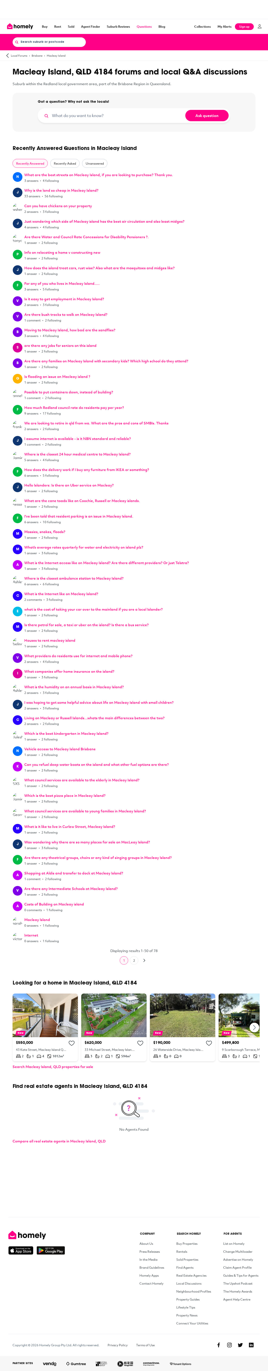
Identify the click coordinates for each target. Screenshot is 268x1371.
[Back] (7, 55)
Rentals (181, 1251)
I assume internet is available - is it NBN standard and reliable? (77, 438)
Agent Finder (90, 26)
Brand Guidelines (151, 1267)
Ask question (207, 115)
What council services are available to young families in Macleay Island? (85, 811)
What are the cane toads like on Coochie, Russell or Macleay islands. (82, 500)
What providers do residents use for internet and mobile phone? (78, 655)
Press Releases (149, 1251)
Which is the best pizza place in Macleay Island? (65, 795)
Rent (57, 26)
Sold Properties (187, 1259)
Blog (161, 26)
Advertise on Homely (238, 1259)
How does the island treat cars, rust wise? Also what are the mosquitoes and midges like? (99, 267)
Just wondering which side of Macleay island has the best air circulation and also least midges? (104, 221)
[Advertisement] (134, 9)
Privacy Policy (118, 1345)
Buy (45, 26)
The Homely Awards (237, 1291)
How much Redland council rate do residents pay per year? (74, 407)
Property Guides (188, 1299)
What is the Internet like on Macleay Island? (61, 593)
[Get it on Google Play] (51, 1250)
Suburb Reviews (118, 26)
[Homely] (36, 1235)
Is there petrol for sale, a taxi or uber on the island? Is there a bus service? (86, 624)
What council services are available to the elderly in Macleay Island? (81, 780)
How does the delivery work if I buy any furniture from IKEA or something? (86, 469)
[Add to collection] (72, 1043)
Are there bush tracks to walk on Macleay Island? (65, 314)
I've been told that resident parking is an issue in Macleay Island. (78, 516)
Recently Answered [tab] (30, 163)
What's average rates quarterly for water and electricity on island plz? (83, 547)
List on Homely (234, 1243)
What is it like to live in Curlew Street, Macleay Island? (69, 826)
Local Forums (19, 55)
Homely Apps (149, 1275)
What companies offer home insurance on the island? (69, 671)
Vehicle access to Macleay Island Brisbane (60, 749)
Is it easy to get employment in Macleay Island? (64, 299)
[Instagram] (229, 1345)
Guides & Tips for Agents (240, 1275)
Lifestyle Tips (185, 1307)
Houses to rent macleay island (49, 640)
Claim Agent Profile (237, 1267)
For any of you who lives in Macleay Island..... (62, 283)
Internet (31, 935)
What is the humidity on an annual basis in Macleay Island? (74, 686)
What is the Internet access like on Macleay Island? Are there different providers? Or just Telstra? (106, 562)
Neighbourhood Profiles (193, 1291)
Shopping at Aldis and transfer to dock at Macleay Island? (73, 873)
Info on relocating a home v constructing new (62, 252)
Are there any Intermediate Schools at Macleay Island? (71, 888)
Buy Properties (186, 1243)
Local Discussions (188, 1283)
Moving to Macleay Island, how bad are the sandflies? (69, 330)
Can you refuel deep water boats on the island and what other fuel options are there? (96, 764)
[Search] (16, 42)
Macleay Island (56, 55)
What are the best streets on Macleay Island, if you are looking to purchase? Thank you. (98, 174)
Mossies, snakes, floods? (44, 531)
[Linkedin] (251, 1345)
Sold (71, 26)
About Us (146, 1243)
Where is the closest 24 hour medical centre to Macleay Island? (77, 454)
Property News (186, 1315)
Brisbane (37, 55)
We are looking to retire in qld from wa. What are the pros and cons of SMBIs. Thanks (96, 423)
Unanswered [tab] (95, 163)
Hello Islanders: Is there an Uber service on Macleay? (69, 485)
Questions (144, 26)
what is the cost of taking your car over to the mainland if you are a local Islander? (93, 609)
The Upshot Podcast (238, 1283)
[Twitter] (240, 1345)
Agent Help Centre (236, 1299)
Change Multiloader (238, 1251)
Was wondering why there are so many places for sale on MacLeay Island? (87, 842)
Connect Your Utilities (192, 1323)
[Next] (144, 960)
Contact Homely (151, 1283)
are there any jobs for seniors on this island (60, 345)
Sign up (244, 27)
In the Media (148, 1259)
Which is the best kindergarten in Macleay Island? (66, 733)
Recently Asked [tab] (65, 163)
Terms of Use (145, 1345)
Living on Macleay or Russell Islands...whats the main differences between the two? (94, 717)
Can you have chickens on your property (58, 205)
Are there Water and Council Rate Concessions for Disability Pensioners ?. (86, 236)
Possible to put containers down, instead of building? (68, 392)
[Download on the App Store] (22, 1250)
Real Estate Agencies (191, 1275)
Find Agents (184, 1267)
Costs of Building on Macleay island (54, 904)
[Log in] (259, 26)
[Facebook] (218, 1345)
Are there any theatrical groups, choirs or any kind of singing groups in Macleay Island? (98, 857)
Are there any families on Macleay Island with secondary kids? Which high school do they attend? (106, 361)
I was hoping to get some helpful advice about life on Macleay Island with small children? (99, 702)
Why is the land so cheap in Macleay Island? (61, 190)
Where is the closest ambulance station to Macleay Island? (74, 578)
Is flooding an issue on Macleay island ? (57, 376)
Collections (202, 26)
